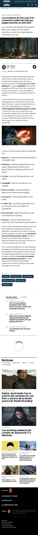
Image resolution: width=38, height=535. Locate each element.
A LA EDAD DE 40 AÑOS (8, 391)
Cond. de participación (7, 525)
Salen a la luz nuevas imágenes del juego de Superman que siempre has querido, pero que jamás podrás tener (20, 318)
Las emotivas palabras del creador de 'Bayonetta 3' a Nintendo (16, 432)
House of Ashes (8, 190)
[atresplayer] (28, 5)
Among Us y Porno (19, 1)
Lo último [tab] (23, 297)
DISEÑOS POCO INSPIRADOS (17, 327)
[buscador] (32, 5)
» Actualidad (18, 8)
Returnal (5, 276)
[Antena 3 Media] (6, 512)
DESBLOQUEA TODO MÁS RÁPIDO (8, 477)
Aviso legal (4, 520)
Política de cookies (6, 523)
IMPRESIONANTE (24, 476)
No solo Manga (6, 364)
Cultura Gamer (6, 362)
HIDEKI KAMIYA (6, 427)
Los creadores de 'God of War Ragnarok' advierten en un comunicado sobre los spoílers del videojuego (27, 458)
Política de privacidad (7, 522)
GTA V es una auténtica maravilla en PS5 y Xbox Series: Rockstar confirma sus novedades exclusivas (20, 305)
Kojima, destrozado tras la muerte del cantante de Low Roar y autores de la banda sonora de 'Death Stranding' (18, 397)
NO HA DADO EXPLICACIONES (10, 452)
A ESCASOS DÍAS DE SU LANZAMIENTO (25, 452)
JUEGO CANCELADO (15, 314)
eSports (24, 362)
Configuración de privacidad (9, 527)
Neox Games (4, 8)
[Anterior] (13, 1)
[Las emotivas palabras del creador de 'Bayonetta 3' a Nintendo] (19, 416)
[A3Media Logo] (7, 492)
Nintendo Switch (8, 280)
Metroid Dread (28, 276)
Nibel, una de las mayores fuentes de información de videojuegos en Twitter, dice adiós (10, 456)
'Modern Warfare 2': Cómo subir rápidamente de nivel (9, 480)
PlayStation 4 (7, 284)
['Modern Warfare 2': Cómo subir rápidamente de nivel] (10, 470)
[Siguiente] (34, 1)
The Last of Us (16, 276)
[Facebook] (8, 68)
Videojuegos (16, 362)
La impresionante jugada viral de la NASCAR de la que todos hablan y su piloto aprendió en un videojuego (27, 481)
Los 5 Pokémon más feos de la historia (19, 330)
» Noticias (11, 8)
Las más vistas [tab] (11, 297)
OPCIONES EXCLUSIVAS (16, 301)
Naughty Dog (20, 280)
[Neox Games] (8, 5)
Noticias (7, 360)
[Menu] (36, 5)
